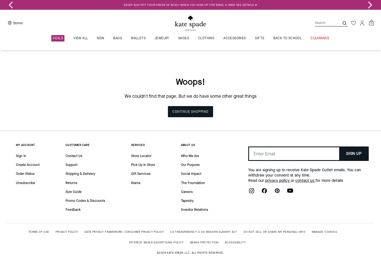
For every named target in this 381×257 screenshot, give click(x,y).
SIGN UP (353, 153)
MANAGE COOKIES (324, 232)
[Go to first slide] (370, 5)
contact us (305, 180)
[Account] (362, 23)
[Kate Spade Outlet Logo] (190, 23)
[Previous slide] (10, 5)
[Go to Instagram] (251, 192)
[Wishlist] (353, 23)
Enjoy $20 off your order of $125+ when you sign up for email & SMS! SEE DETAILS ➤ (190, 5)
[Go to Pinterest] (277, 192)
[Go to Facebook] (264, 192)
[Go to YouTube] (290, 192)
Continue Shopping (190, 111)
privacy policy (278, 180)
